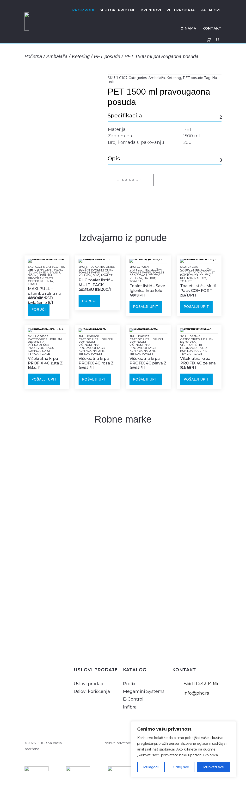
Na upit (149, 278)
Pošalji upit (145, 307)
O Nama (188, 28)
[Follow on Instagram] (29, 678)
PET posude (107, 56)
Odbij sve (181, 767)
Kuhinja (46, 281)
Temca (33, 353)
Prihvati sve (213, 767)
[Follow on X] (52, 678)
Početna (33, 56)
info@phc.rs (196, 693)
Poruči (38, 309)
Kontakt (212, 28)
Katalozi (211, 10)
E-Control (133, 699)
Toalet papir (89, 272)
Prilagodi (151, 767)
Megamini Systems (144, 691)
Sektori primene (117, 10)
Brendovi (151, 10)
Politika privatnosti (118, 743)
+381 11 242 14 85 (201, 683)
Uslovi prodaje (89, 683)
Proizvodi (83, 10)
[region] (183, 749)
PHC (96, 275)
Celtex (33, 281)
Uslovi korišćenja (92, 691)
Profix (129, 683)
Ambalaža (57, 56)
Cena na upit (131, 180)
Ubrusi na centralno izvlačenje (45, 271)
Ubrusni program (40, 276)
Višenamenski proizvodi (38, 346)
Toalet (34, 284)
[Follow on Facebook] (41, 678)
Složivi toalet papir (95, 269)
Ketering (81, 56)
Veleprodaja (180, 10)
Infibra (130, 707)
